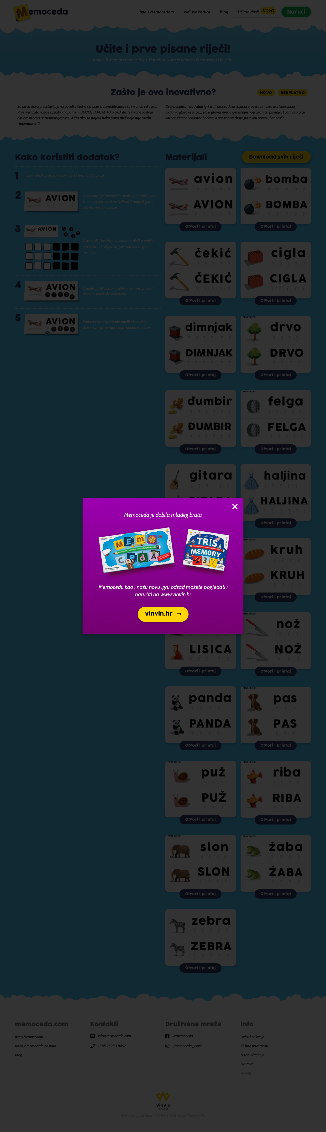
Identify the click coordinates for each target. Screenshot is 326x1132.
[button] (163, 614)
